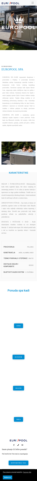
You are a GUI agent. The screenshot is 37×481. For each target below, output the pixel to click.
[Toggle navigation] (32, 3)
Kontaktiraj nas (18, 463)
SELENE (18, 388)
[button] (4, 153)
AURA (18, 326)
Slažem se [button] (7, 477)
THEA (18, 419)
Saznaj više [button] (27, 472)
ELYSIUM (18, 357)
